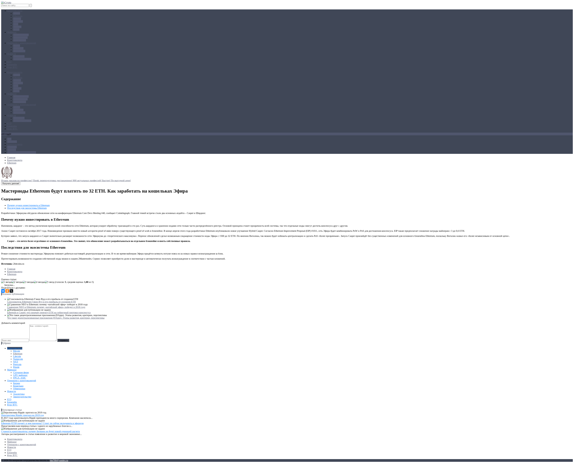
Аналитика (19, 56)
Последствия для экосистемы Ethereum (27, 208)
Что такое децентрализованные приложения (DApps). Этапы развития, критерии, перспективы (55, 318)
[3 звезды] (28, 282)
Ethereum (17, 16)
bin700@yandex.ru (59, 460)
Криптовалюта (14, 10)
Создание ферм (21, 35)
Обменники (19, 51)
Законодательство (22, 59)
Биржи (16, 45)
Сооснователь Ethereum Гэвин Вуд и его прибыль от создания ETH (41, 301)
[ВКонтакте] (3, 291)
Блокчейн (12, 64)
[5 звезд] (49, 282)
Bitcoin (16, 13)
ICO (9, 62)
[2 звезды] (17, 282)
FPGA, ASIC (19, 40)
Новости (11, 53)
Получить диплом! (10, 183)
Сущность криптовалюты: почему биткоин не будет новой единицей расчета (40, 431)
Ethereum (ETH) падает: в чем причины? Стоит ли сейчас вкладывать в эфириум (42, 423)
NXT (15, 24)
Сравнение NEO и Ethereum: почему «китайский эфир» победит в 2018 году (46, 307)
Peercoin (17, 27)
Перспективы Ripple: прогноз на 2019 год (22, 415)
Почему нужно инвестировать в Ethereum (28, 205)
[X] (11, 291)
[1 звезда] (6, 282)
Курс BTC (12, 67)
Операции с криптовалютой (21, 43)
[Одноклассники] (7, 291)
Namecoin (18, 21)
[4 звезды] (39, 282)
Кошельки (18, 48)
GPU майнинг (20, 37)
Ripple (16, 29)
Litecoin (17, 18)
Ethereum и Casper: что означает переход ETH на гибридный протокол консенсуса (49, 312)
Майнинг (12, 32)
